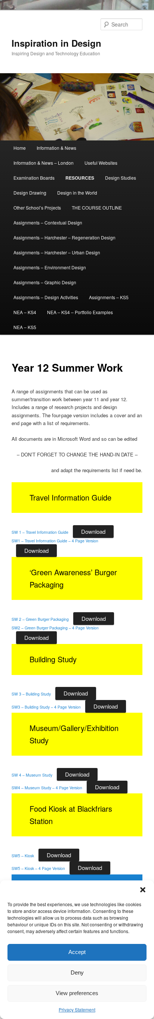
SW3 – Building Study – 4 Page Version (46, 707)
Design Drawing (29, 192)
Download (93, 531)
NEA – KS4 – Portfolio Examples (80, 312)
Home (19, 148)
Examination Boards (34, 177)
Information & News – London (43, 162)
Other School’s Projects (37, 207)
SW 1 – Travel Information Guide (40, 532)
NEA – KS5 (24, 327)
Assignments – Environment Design (49, 267)
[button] (143, 889)
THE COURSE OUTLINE (97, 207)
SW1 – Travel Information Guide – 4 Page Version (55, 540)
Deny (77, 972)
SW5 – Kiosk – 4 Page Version (38, 868)
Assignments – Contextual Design (47, 222)
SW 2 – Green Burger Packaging (40, 619)
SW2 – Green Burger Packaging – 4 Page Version (55, 628)
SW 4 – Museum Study (32, 775)
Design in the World (77, 192)
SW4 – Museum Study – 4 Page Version (47, 787)
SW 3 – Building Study (31, 694)
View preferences (77, 993)
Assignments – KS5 (109, 297)
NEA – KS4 (24, 312)
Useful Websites (100, 162)
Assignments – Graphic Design (44, 282)
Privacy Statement (77, 1009)
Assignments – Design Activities (45, 297)
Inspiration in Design (56, 43)
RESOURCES (79, 177)
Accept (77, 952)
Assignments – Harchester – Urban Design (56, 252)
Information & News (56, 148)
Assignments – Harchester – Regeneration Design (64, 237)
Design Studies (120, 177)
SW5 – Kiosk (23, 855)
